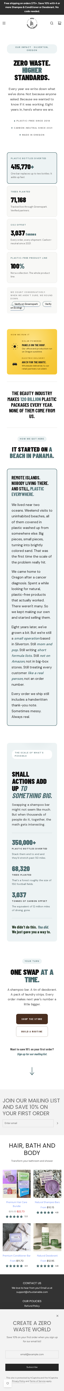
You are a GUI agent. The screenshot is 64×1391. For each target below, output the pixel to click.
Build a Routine (32, 1031)
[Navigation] (4, 23)
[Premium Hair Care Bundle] (17, 1184)
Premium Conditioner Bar (17, 1255)
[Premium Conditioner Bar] (17, 1237)
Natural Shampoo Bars (47, 1202)
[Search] (52, 23)
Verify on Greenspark (26, 304)
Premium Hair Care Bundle (16, 1204)
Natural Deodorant (47, 1255)
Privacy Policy (18, 1381)
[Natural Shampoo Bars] (47, 1184)
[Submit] (57, 1123)
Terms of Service (38, 1381)
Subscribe (32, 1367)
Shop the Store (32, 1018)
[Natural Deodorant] (47, 1237)
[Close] (57, 1316)
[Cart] (59, 23)
